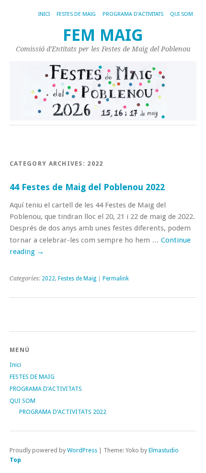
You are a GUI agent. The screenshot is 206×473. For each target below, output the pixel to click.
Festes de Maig (77, 278)
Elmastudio (164, 450)
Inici (44, 14)
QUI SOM (181, 14)
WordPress (82, 450)
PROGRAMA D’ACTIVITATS (133, 14)
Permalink (116, 278)
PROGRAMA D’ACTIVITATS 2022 (62, 411)
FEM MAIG (103, 35)
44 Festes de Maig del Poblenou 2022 (87, 187)
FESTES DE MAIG (76, 14)
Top (15, 459)
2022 (48, 278)
